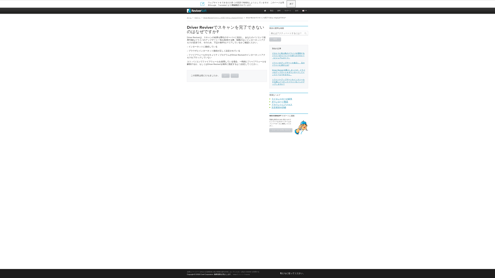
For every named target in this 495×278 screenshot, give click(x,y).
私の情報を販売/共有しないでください (227, 272)
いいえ (234, 76)
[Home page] (265, 11)
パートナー (195, 272)
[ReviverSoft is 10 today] (259, 11)
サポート (197, 18)
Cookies (247, 274)
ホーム (189, 18)
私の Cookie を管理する (250, 272)
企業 (188, 272)
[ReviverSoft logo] (197, 10)
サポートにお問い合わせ (281, 130)
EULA (203, 272)
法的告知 (209, 272)
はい (225, 76)
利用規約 (235, 274)
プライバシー (241, 274)
